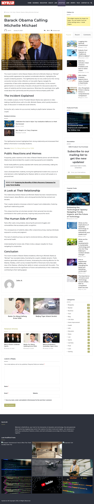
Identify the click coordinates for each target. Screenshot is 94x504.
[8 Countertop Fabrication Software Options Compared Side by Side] (47, 450)
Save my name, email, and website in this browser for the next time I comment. (29, 400)
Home (29, 3)
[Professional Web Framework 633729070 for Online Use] (16, 467)
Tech (78, 3)
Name (6, 386)
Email (6, 393)
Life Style (61, 3)
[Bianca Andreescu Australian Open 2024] (51, 338)
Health (50, 3)
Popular (68, 35)
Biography (71, 305)
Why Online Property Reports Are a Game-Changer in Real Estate (83, 79)
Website (35, 393)
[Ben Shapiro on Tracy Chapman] (9, 132)
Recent (77, 35)
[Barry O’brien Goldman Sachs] (12, 338)
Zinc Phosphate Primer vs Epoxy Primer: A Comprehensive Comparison (83, 92)
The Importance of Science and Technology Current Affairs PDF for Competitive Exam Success (83, 281)
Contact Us (85, 3)
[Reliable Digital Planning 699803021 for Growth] (78, 467)
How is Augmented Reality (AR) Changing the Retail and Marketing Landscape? (83, 265)
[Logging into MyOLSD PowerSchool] (72, 44)
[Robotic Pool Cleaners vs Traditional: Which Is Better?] (72, 52)
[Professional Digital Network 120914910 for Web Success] (78, 485)
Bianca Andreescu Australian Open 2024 (50, 345)
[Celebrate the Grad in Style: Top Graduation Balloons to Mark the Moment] (9, 123)
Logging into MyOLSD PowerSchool (83, 43)
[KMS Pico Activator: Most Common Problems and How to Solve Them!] (72, 63)
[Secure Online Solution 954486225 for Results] (47, 467)
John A (19, 281)
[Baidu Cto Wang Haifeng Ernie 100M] (32, 338)
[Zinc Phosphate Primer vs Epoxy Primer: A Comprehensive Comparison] (72, 90)
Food (69, 345)
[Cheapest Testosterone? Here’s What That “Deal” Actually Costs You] (16, 450)
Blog (69, 316)
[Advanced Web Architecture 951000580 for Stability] (16, 485)
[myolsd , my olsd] (7, 3)
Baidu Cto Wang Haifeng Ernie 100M (22, 148)
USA (69, 328)
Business (36, 3)
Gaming (70, 351)
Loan (67, 3)
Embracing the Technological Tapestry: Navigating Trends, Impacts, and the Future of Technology (77, 212)
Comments (87, 35)
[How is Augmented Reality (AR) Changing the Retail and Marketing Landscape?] (72, 262)
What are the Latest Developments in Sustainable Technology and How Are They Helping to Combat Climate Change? (84, 247)
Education (43, 3)
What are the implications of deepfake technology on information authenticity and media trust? (84, 228)
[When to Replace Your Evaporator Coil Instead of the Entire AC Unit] (78, 450)
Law (55, 3)
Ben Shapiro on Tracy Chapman (26, 130)
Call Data (70, 343)
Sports (73, 3)
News (69, 334)
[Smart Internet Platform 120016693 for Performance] (47, 485)
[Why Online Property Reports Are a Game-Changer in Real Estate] (72, 78)
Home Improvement (74, 322)
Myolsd (70, 308)
